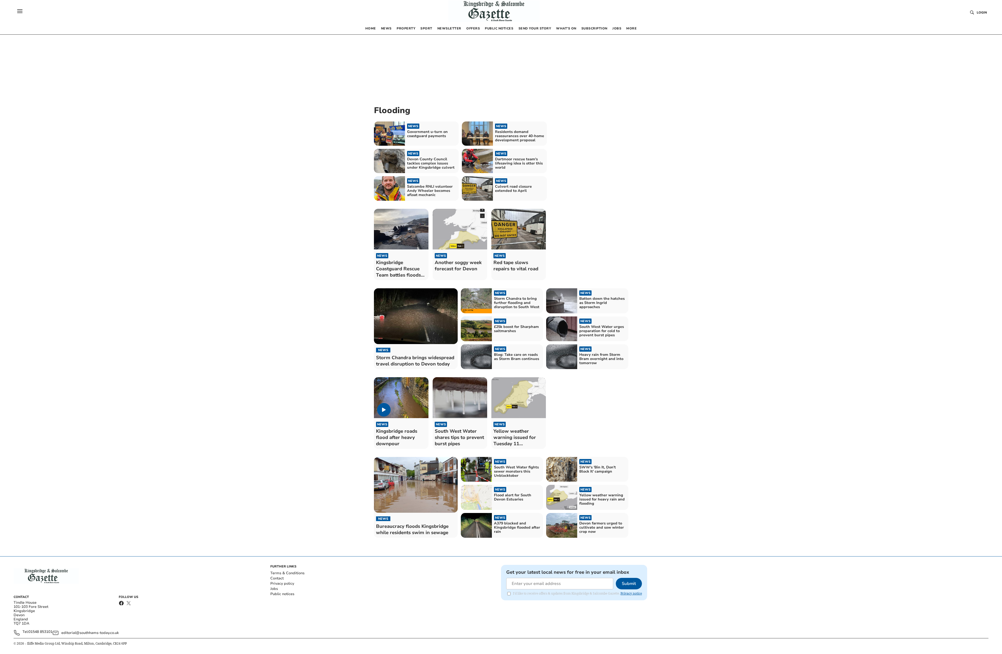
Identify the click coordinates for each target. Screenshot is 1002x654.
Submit (629, 583)
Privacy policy (282, 583)
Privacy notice (631, 593)
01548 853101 (40, 632)
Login (982, 12)
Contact (277, 578)
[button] (20, 11)
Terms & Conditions (287, 573)
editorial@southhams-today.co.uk (90, 632)
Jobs (274, 588)
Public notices (282, 593)
